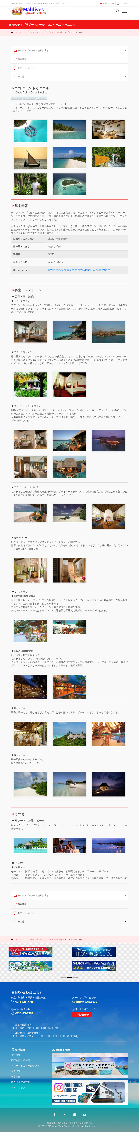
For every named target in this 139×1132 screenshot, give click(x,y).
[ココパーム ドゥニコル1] (30, 131)
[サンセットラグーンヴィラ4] (30, 467)
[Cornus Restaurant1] (30, 630)
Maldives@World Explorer (31, 11)
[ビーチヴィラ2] (69, 569)
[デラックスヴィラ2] (69, 384)
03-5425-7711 (24, 1001)
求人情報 (16, 1071)
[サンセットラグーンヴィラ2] (69, 440)
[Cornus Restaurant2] (69, 626)
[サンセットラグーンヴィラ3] (108, 440)
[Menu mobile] (124, 11)
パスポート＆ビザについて (25, 1065)
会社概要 (123, 3)
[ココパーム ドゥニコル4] (30, 157)
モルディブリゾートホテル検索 (49, 32)
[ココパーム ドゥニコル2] (69, 129)
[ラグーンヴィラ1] (30, 331)
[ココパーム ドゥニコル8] (69, 184)
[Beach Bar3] (108, 784)
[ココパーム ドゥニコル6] (108, 156)
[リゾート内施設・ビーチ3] (30, 845)
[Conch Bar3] (108, 733)
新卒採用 (16, 1076)
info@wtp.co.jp (86, 1001)
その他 (21, 76)
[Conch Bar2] (69, 733)
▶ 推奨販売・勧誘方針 (86, 958)
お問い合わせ (108, 3)
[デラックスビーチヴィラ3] (108, 516)
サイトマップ (18, 1087)
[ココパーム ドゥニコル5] (69, 157)
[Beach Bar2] (69, 784)
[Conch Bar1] (30, 733)
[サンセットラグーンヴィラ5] (69, 466)
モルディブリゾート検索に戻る (33, 50)
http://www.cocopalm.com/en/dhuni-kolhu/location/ (79, 270)
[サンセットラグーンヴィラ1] (30, 439)
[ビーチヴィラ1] (30, 569)
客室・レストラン (26, 67)
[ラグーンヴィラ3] (108, 331)
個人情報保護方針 (20, 1082)
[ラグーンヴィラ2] (69, 330)
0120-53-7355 (24, 1013)
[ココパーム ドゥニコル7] (30, 184)
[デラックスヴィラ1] (30, 384)
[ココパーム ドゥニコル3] (108, 129)
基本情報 (22, 59)
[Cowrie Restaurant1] (30, 686)
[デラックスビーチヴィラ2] (69, 512)
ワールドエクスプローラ (24, 32)
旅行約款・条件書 (20, 1060)
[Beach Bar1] (30, 784)
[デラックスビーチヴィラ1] (30, 512)
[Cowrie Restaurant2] (69, 686)
